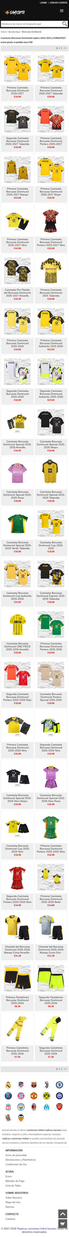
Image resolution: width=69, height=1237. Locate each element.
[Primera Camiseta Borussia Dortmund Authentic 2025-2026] (51, 321)
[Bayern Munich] (21, 1096)
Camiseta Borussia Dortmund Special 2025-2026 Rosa (17, 494)
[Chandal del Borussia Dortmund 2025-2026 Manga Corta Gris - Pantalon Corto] (51, 927)
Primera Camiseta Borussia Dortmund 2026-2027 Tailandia (51, 90)
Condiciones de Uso (16, 1164)
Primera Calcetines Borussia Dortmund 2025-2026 (17, 1050)
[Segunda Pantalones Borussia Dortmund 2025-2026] (51, 978)
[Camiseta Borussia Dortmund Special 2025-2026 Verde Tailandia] (17, 523)
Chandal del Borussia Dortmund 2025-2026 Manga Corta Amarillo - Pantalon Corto (17, 951)
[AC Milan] (34, 1107)
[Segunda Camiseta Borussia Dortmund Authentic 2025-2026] (51, 371)
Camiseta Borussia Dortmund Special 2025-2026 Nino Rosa (51, 798)
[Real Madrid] (8, 1085)
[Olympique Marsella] (46, 1107)
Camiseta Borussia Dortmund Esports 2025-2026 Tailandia (51, 595)
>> (65, 48)
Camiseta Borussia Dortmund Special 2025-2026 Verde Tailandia (17, 545)
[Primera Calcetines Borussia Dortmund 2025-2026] (17, 1028)
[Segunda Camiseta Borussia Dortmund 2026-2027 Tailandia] (17, 118)
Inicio (3, 32)
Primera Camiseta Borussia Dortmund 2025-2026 (17, 343)
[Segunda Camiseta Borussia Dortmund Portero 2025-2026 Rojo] (17, 674)
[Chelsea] (59, 1085)
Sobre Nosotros (14, 1197)
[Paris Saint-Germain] (8, 1096)
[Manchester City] (21, 1107)
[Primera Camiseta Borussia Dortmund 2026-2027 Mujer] (51, 169)
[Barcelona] (34, 1085)
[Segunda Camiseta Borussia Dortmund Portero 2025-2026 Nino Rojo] (17, 876)
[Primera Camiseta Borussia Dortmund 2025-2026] (17, 321)
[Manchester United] (34, 1096)
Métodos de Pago (15, 1181)
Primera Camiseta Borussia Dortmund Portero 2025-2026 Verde (51, 648)
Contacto (10, 1219)
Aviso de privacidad (16, 1155)
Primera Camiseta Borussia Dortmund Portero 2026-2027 (51, 141)
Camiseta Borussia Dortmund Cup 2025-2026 (51, 545)
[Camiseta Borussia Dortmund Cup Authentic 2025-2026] (17, 573)
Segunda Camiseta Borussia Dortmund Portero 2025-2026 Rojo (17, 697)
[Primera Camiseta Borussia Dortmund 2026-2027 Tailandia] (51, 68)
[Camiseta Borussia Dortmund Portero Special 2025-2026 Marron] (51, 674)
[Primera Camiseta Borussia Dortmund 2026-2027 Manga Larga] (17, 169)
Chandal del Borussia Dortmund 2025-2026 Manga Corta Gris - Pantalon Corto (50, 951)
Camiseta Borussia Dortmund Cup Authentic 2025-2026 (17, 595)
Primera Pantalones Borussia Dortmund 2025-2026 (17, 1000)
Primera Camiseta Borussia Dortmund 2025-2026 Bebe (51, 899)
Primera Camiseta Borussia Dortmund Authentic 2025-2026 (51, 343)
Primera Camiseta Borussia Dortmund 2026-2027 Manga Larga (17, 193)
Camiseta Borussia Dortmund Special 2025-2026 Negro (51, 444)
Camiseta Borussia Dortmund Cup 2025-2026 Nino (17, 848)
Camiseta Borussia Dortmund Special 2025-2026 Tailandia (51, 494)
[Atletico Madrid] (21, 1085)
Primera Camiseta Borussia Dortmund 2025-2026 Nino (17, 747)
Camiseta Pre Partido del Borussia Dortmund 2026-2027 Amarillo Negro (17, 294)
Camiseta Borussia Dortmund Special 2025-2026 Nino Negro (17, 798)
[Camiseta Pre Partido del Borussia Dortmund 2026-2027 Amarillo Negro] (17, 270)
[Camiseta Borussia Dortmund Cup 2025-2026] (51, 523)
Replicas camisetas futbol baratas (36, 1228)
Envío (9, 1176)
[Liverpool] (8, 1107)
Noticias (10, 1206)
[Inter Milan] (59, 1096)
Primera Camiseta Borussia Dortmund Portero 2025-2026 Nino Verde (51, 850)
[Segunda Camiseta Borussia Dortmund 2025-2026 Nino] (51, 725)
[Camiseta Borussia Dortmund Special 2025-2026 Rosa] (17, 472)
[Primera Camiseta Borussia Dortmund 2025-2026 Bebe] (51, 876)
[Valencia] (21, 1118)
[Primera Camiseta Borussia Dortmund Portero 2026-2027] (51, 118)
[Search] (64, 23)
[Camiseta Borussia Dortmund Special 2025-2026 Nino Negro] (17, 775)
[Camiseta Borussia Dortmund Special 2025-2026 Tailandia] (51, 472)
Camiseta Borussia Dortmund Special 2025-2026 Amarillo (17, 444)
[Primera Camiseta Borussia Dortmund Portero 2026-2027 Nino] (51, 220)
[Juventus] (46, 1085)
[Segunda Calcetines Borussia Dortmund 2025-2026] (51, 1028)
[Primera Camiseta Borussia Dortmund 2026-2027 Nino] (17, 220)
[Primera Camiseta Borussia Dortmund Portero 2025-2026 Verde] (51, 624)
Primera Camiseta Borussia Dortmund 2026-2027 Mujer (51, 191)
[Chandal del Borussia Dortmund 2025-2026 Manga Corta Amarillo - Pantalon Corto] (17, 927)
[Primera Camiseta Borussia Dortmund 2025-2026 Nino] (17, 725)
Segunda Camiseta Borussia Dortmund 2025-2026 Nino (51, 747)
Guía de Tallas (13, 1185)
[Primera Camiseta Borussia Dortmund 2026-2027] (17, 68)
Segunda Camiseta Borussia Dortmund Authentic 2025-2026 (51, 393)
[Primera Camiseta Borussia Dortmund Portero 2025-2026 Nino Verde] (51, 826)
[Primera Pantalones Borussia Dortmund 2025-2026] (17, 978)
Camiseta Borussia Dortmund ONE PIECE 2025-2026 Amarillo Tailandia (17, 648)
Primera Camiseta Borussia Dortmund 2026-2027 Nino (17, 242)
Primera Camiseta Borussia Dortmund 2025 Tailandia (51, 292)
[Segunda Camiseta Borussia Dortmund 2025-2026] (17, 371)
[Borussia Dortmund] (46, 1096)
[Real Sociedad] (8, 1118)
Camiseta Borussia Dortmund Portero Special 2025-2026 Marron (51, 698)
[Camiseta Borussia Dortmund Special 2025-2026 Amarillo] (17, 422)
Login (43, 2)
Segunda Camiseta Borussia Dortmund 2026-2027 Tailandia (17, 141)
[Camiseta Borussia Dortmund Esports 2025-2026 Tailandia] (51, 573)
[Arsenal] (59, 1107)
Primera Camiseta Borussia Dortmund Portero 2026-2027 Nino (51, 242)
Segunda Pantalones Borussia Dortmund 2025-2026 (51, 1000)
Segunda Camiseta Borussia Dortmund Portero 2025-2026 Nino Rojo (17, 900)
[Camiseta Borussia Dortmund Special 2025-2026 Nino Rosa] (51, 775)
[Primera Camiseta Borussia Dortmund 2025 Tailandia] (51, 270)
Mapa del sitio (13, 1202)
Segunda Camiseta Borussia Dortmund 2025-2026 (17, 393)
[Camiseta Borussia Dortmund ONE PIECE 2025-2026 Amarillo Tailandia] (17, 624)
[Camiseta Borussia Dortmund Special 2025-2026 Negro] (51, 422)
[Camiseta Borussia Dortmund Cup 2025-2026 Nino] (17, 826)
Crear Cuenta (59, 2)
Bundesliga (14, 32)
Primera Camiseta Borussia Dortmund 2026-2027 (17, 90)
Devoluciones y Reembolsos (21, 1159)
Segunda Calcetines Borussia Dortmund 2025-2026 (51, 1050)
